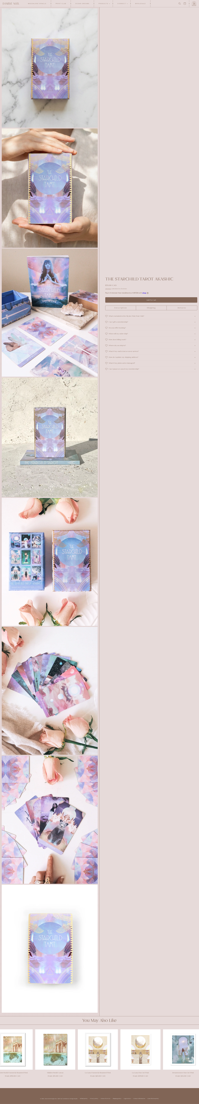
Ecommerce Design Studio (70, 1098)
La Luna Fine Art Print (110, 1073)
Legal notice (127, 1098)
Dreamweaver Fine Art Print (153, 1073)
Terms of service (105, 1098)
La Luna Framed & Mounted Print (68, 1073)
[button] (103, 3)
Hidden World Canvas (26, 1073)
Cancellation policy (153, 1098)
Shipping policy (117, 1098)
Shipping (108, 289)
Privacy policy (94, 1098)
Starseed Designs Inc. (51, 1098)
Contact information (139, 1098)
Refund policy (84, 1098)
